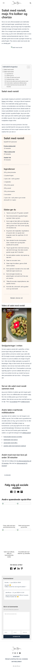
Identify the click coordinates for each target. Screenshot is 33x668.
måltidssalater (26, 433)
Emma (4, 101)
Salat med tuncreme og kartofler (24, 526)
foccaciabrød (13, 401)
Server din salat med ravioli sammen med (17, 81)
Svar (28, 581)
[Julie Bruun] (16, 3)
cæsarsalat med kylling (11, 443)
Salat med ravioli (9, 69)
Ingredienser (10, 73)
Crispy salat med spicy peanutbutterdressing (9, 526)
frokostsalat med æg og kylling (13, 437)
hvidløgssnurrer (25, 401)
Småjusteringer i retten (13, 79)
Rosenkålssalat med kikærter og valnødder (24, 552)
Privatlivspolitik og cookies (16, 659)
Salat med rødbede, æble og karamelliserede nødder (9, 554)
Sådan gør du (10, 75)
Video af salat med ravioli (13, 77)
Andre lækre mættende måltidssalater (17, 83)
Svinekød (7, 475)
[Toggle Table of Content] (28, 67)
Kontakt (16, 656)
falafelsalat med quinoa (11, 439)
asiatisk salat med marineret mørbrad (15, 446)
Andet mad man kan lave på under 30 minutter (16, 85)
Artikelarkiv (17, 661)
